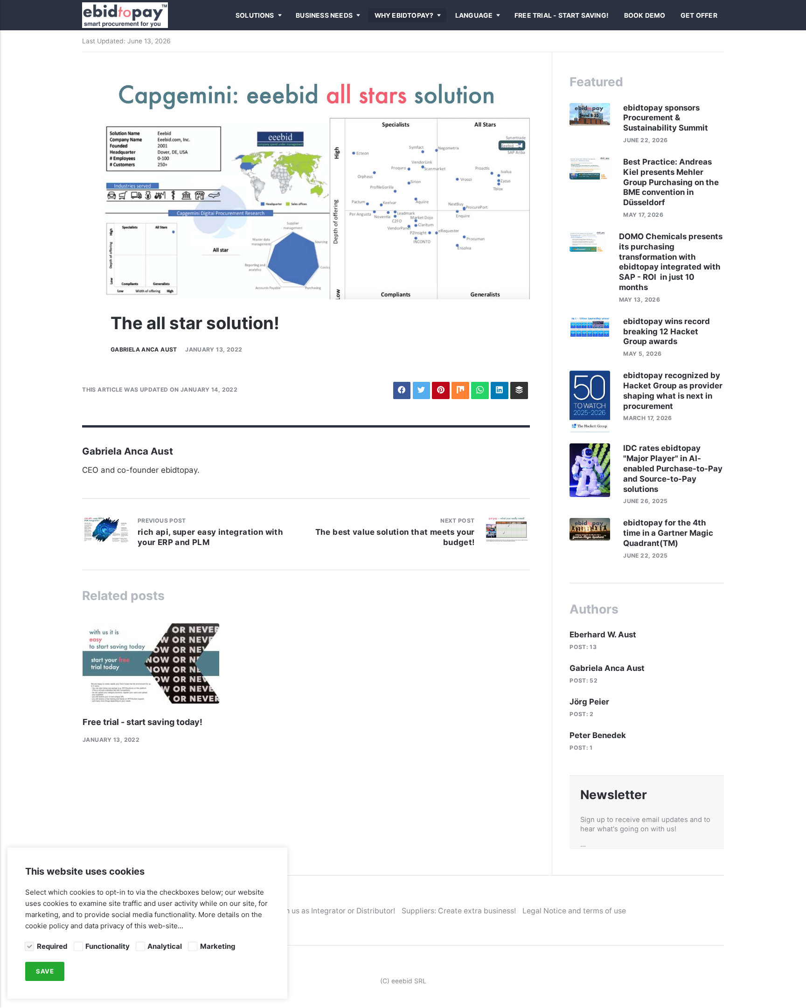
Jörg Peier (589, 701)
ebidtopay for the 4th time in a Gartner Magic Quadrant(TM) (668, 533)
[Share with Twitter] (421, 390)
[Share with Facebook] (401, 390)
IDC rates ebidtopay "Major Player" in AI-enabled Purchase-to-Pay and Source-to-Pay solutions (673, 468)
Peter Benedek (598, 735)
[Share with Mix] (460, 390)
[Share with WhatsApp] (479, 390)
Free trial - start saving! (561, 15)
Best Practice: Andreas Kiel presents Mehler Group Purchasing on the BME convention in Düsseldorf (671, 182)
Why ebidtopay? (404, 15)
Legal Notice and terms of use (574, 910)
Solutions (255, 15)
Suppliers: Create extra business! (459, 910)
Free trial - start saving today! (142, 722)
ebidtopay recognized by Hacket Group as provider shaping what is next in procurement (673, 391)
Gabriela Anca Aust (144, 349)
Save (45, 971)
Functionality (107, 946)
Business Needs (324, 15)
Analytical (164, 946)
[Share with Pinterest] (440, 390)
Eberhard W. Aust (603, 634)
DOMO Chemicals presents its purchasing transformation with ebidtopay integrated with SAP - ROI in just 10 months (671, 262)
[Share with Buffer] (519, 390)
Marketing (217, 946)
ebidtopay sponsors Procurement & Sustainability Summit (666, 118)
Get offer (699, 15)
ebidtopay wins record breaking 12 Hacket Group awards (666, 331)
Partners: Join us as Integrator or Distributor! (318, 910)
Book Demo (645, 15)
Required (52, 946)
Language (474, 15)
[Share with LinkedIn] (499, 390)
